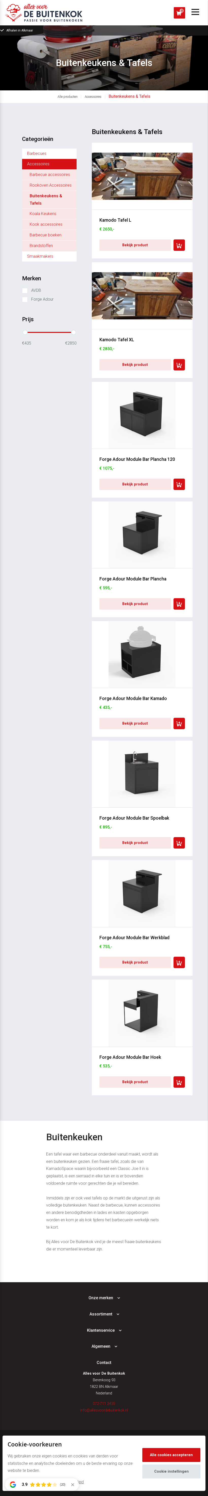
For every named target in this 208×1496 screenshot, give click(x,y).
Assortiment (101, 1314)
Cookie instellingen (171, 1471)
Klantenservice (101, 1330)
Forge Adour (42, 299)
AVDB (36, 290)
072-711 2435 (104, 1404)
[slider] (25, 332)
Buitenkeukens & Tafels (129, 96)
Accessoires (93, 97)
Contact (104, 1362)
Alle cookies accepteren (171, 1455)
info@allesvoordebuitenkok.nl (104, 1410)
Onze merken (101, 1297)
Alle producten (68, 97)
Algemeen (101, 1346)
